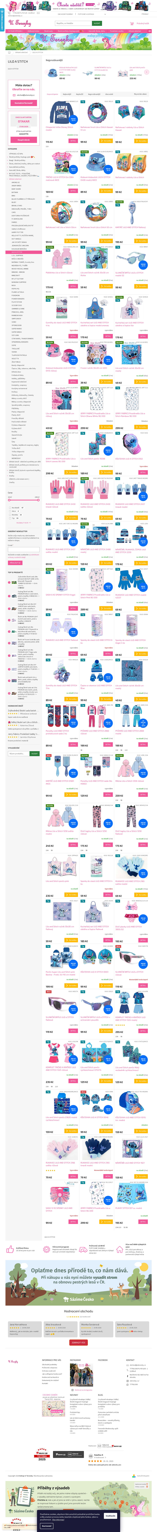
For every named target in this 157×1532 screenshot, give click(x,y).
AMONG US (16, 182)
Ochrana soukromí (49, 1371)
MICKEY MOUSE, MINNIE (20, 269)
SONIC (14, 322)
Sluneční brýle (17, 435)
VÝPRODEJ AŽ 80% (16, 154)
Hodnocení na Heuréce (50, 1377)
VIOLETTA (15, 358)
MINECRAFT (16, 275)
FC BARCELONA (17, 219)
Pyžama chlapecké (19, 425)
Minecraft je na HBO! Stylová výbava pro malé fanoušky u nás (80, 1428)
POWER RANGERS (18, 299)
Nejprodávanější (94, 94)
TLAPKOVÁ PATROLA (19, 355)
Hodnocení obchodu (78, 1311)
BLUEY (14, 202)
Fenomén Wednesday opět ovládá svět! (108, 1430)
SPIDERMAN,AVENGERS (20, 342)
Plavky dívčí (16, 415)
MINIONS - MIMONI (18, 272)
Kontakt (45, 1383)
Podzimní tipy (75, 1412)
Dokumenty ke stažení (50, 1380)
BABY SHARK (16, 189)
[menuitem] (15, 31)
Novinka (17, 515)
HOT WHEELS (16, 239)
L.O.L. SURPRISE (17, 255)
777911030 (134, 1384)
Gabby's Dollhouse (18, 229)
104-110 (118, 1227)
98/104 (48, 292)
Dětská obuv (16, 372)
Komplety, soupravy (19, 385)
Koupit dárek (24, 140)
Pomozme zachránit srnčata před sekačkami (108, 1413)
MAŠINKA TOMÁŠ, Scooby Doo (23, 262)
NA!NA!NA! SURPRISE (19, 282)
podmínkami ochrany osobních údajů (23, 556)
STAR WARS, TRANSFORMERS (23, 338)
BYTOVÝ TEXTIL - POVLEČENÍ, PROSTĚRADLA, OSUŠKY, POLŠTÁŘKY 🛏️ (24, 174)
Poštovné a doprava (86, 14)
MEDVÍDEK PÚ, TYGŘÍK (20, 265)
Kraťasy (14, 392)
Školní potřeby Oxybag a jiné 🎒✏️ (22, 157)
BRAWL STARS (17, 205)
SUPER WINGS (17, 332)
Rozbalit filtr (22, 523)
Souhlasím (110, 1516)
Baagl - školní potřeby (17, 160)
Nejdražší (79, 94)
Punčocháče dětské (19, 422)
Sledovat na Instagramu (83, 1390)
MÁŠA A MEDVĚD (17, 259)
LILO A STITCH (17, 252)
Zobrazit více (78, 1342)
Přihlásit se (15, 563)
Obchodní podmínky (65, 14)
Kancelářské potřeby (17, 167)
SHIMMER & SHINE (18, 309)
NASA (14, 285)
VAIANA (14, 352)
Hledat (97, 23)
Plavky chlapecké (18, 412)
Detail (73, 141)
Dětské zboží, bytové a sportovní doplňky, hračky (25, 471)
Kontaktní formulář (24, 103)
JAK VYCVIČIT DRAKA (19, 242)
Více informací (58, 1519)
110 (47, 146)
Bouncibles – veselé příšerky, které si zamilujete (109, 1421)
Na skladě (17, 508)
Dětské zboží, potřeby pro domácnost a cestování (24, 466)
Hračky (11, 476)
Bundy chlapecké (18, 365)
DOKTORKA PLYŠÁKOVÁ (20, 215)
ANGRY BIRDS (16, 185)
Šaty (13, 442)
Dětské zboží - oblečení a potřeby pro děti (25, 462)
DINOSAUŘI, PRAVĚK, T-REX (21, 209)
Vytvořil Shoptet (143, 1476)
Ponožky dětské (18, 418)
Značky (12, 482)
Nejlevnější (67, 94)
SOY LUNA (15, 335)
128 (47, 196)
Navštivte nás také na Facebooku (139, 1376)
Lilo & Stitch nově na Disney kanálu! (80, 1419)
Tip (15, 518)
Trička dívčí (16, 448)
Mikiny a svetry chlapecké (21, 402)
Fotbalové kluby (18, 375)
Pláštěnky (15, 408)
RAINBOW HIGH (17, 315)
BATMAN (15, 192)
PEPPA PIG (15, 289)
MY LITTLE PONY (18, 279)
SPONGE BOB (16, 325)
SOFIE (14, 345)
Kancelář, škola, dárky (17, 170)
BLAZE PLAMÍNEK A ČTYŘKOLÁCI (23, 199)
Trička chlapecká (18, 451)
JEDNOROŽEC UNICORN (20, 245)
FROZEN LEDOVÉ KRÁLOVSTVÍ (22, 225)
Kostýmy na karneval (19, 388)
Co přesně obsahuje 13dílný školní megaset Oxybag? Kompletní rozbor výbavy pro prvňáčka (81, 1403)
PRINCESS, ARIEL (18, 312)
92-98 (126, 1227)
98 (81, 750)
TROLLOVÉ (15, 348)
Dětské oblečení (15, 179)
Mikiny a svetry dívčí (19, 398)
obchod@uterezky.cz (138, 1365)
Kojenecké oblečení (19, 382)
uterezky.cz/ (134, 1381)
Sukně (14, 438)
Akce (15, 511)
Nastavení (46, 1526)
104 (116, 750)
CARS (14, 212)
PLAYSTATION (17, 302)
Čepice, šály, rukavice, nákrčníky (24, 368)
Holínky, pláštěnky (18, 378)
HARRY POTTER (17, 232)
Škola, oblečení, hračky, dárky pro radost (24, 164)
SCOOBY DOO (17, 305)
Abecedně (109, 94)
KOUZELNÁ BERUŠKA (19, 249)
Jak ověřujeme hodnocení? (52, 1374)
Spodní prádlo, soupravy (21, 405)
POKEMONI (16, 295)
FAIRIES (14, 222)
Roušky (14, 431)
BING (13, 196)
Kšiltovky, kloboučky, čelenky (23, 395)
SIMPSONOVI (16, 318)
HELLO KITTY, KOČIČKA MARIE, (23, 235)
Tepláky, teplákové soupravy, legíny (25, 445)
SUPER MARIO (17, 329)
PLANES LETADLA (18, 292)
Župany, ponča (17, 455)
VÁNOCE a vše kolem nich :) (19, 479)
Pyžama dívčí (16, 428)
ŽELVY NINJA (16, 362)
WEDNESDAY (16, 458)
